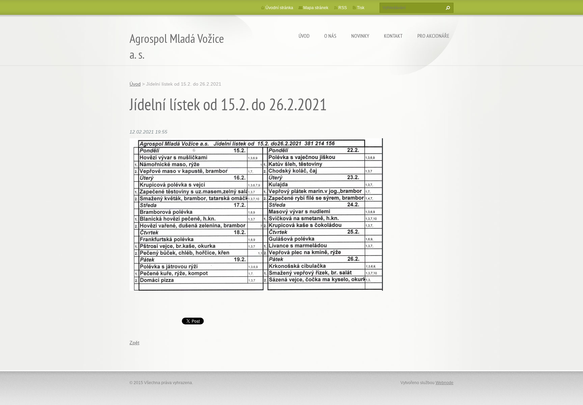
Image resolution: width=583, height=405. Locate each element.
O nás (330, 35)
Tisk (360, 7)
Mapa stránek (315, 7)
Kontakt (393, 35)
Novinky (360, 35)
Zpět (134, 342)
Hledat (447, 8)
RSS (342, 7)
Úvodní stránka (279, 7)
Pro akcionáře (433, 35)
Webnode (444, 382)
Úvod (304, 35)
